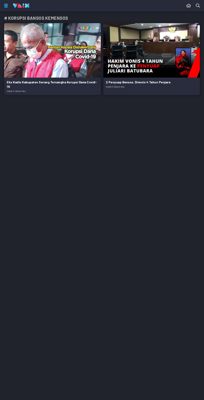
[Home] (21, 5)
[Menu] (5, 5)
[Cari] (198, 5)
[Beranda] (188, 5)
